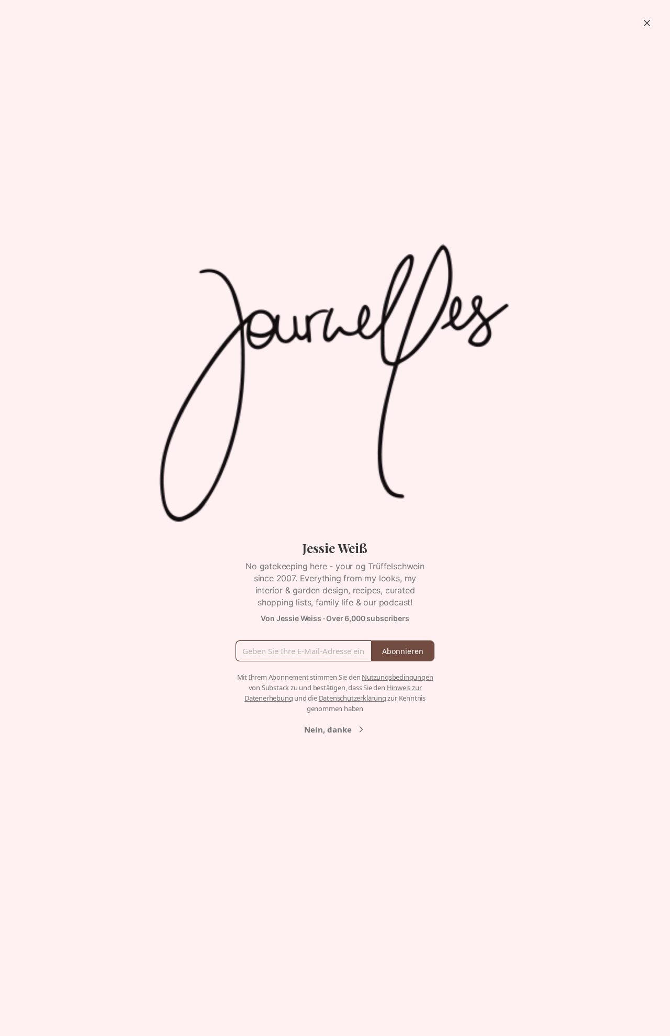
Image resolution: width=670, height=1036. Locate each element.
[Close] (646, 23)
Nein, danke (328, 729)
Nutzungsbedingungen (397, 677)
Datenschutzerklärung (352, 698)
